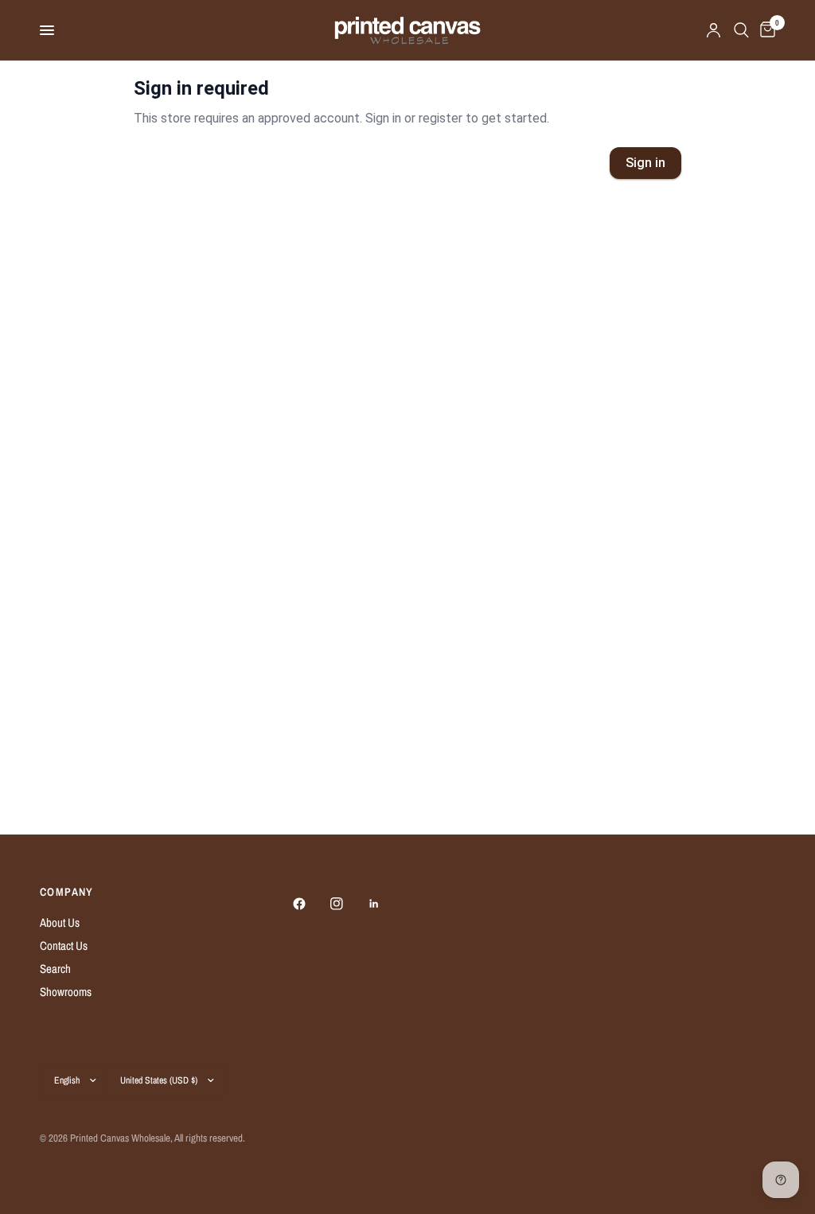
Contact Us (64, 945)
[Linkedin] (385, 903)
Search (55, 968)
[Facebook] (310, 903)
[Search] (741, 30)
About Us (60, 922)
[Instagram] (347, 903)
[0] (765, 30)
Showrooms (66, 991)
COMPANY (67, 891)
